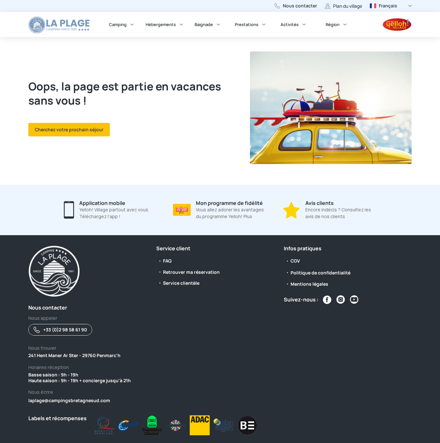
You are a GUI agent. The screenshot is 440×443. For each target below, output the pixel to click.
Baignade (204, 24)
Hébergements (161, 24)
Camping (118, 24)
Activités (290, 24)
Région (333, 24)
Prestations (246, 24)
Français (388, 6)
